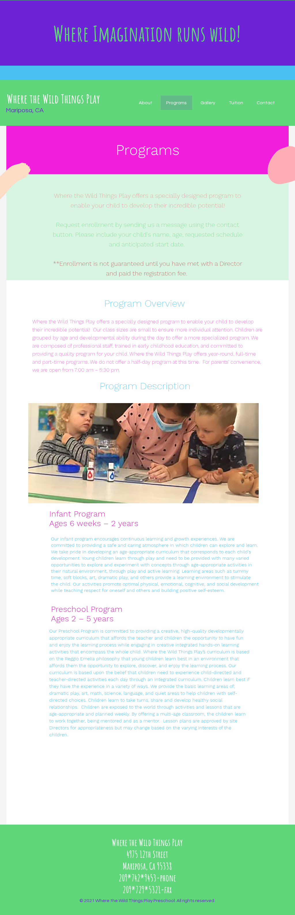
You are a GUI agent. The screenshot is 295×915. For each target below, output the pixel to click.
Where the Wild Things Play (53, 98)
